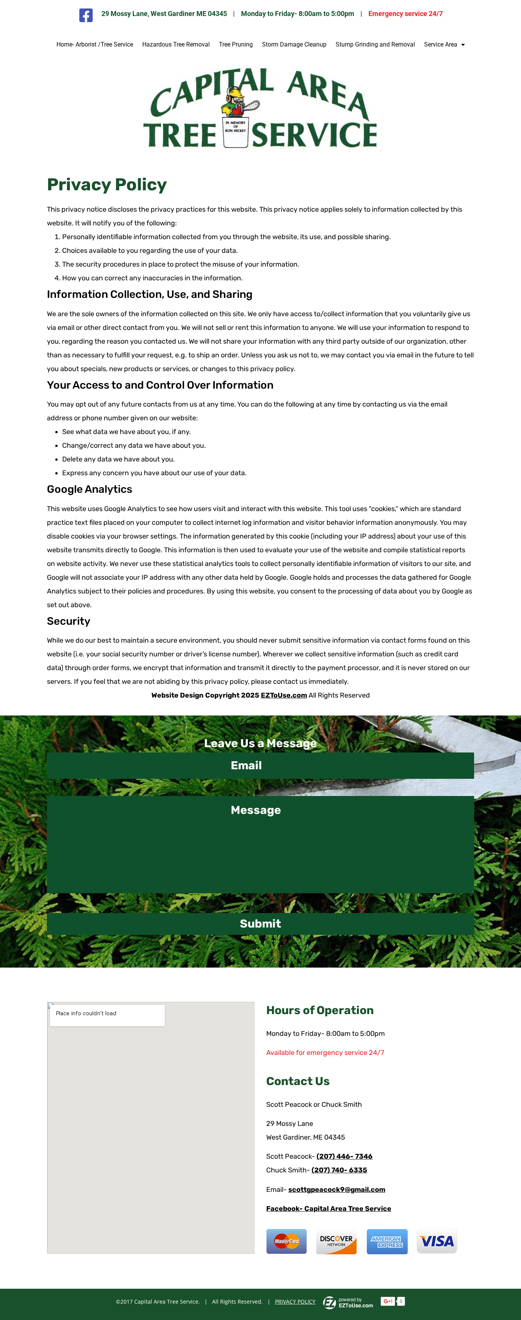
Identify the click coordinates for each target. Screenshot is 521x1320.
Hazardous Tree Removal (176, 44)
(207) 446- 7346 (345, 1156)
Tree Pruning (236, 44)
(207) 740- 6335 (339, 1170)
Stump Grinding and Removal (375, 44)
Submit (260, 924)
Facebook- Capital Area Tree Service (328, 1208)
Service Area (440, 44)
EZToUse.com (284, 695)
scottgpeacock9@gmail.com (336, 1189)
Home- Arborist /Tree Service (94, 44)
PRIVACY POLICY (295, 1301)
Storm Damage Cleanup (294, 44)
